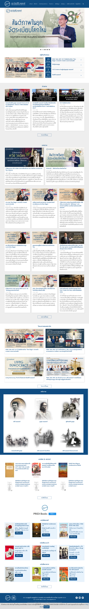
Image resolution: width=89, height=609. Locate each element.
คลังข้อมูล (57, 4)
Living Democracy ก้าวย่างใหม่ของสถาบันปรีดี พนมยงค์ (20, 378)
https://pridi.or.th (58, 602)
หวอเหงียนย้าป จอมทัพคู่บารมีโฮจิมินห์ (48, 547)
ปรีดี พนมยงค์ (16, 421)
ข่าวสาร (44, 86)
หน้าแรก (31, 4)
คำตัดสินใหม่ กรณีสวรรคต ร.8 (49, 525)
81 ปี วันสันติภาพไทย (65, 103)
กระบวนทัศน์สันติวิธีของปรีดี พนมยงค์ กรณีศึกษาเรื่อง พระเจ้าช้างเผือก (49, 465)
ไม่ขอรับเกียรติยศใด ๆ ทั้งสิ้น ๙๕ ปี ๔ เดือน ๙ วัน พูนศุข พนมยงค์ (76, 548)
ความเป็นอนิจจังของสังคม (21, 568)
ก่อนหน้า (7, 27)
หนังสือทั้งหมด (44, 497)
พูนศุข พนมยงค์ (43, 421)
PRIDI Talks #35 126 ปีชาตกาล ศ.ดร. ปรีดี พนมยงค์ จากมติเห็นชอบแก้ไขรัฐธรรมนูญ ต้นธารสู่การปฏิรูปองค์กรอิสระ (63, 378)
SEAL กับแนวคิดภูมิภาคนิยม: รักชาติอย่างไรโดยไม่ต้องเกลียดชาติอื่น (44, 289)
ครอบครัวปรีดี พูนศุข (16, 451)
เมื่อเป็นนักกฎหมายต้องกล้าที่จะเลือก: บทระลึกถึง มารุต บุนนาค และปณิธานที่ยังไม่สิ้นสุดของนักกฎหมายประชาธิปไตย (71, 247)
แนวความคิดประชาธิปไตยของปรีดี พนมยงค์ (48, 569)
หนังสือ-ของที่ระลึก (70, 4)
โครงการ (51, 4)
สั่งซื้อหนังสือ (19, 533)
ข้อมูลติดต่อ (78, 4)
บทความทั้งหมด (44, 317)
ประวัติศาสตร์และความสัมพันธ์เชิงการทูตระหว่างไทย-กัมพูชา (16, 246)
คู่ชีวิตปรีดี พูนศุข (70, 421)
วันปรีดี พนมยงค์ (56, 75)
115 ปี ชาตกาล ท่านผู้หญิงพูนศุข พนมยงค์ (62, 69)
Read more (81, 60)
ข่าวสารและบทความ (43, 4)
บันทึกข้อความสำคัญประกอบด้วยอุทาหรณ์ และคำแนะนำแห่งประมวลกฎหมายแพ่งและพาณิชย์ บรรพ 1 (76, 483)
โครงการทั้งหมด (44, 386)
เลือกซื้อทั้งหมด (44, 586)
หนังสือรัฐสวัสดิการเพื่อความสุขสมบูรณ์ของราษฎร (22, 525)
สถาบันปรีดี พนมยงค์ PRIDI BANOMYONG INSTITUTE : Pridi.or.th (16, 4)
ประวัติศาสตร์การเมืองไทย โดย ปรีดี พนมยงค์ (76, 569)
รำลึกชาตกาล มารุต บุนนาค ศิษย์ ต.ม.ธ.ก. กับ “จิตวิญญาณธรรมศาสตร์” (17, 289)
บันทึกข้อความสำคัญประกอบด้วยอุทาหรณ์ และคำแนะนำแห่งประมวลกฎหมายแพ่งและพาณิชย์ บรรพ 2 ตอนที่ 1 (49, 483)
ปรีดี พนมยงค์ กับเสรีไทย (43, 451)
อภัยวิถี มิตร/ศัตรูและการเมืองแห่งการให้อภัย (75, 464)
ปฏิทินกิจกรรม (44, 54)
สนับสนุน (63, 4)
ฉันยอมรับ (46, 607)
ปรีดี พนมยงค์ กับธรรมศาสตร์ (70, 451)
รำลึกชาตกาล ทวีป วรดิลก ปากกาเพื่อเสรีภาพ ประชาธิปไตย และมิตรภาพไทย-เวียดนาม (24, 169)
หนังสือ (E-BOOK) (44, 459)
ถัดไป (82, 27)
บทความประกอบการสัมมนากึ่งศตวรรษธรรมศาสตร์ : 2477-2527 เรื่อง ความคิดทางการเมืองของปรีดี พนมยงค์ (22, 467)
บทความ (44, 145)
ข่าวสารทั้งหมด (44, 135)
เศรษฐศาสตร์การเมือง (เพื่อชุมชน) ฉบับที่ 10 (22, 547)
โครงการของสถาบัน (44, 326)
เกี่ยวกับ (36, 4)
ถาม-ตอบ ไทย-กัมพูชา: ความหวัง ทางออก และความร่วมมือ (16, 203)
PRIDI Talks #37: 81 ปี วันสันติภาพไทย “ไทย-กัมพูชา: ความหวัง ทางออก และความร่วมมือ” (64, 60)
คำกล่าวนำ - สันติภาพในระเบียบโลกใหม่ (56, 168)
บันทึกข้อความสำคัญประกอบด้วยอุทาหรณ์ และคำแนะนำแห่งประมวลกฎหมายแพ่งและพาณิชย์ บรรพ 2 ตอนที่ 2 (22, 483)
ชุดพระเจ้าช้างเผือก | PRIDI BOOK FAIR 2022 (76, 525)
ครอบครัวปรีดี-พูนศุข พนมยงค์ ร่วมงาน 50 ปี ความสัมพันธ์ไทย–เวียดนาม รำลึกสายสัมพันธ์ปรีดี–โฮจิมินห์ (17, 104)
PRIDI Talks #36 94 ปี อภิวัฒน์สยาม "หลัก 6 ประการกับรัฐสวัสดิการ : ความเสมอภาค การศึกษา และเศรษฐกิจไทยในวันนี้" (64, 350)
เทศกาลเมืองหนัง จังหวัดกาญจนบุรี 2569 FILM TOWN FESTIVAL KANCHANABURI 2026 (71, 290)
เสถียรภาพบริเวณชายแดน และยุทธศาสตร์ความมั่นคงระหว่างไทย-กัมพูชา (43, 203)
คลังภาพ (43, 391)
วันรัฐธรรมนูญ (56, 64)
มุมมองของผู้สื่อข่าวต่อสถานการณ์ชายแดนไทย (43, 246)
